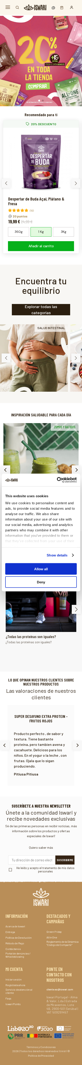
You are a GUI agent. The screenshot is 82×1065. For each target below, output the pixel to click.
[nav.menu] (7, 7)
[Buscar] (17, 7)
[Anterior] (5, 469)
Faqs (8, 998)
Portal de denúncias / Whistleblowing (18, 955)
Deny (41, 582)
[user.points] (53, 7)
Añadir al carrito (41, 246)
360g (19, 232)
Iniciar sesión (13, 979)
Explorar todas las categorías (41, 309)
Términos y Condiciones (41, 1047)
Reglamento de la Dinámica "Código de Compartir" (62, 943)
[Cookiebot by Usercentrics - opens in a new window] (58, 480)
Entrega (10, 931)
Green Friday (54, 931)
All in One (51, 937)
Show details (57, 555)
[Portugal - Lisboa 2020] (41, 1035)
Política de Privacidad (41, 1055)
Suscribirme (65, 860)
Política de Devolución (18, 937)
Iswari (63, 1051)
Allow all (41, 569)
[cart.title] (60, 7)
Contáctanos (13, 948)
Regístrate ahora (15, 985)
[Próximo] (76, 469)
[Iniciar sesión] (71, 7)
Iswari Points (13, 1004)
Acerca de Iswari (15, 926)
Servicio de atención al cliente (18, 991)
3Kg (63, 232)
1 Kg (41, 232)
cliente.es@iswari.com (59, 989)
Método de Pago (14, 943)
